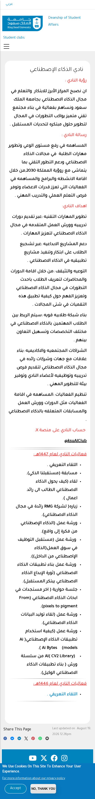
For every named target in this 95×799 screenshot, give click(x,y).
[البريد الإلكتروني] (47, 739)
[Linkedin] (19, 739)
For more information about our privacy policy (33, 778)
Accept (15, 788)
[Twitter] (26, 739)
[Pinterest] (33, 739)
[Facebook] (5, 739)
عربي (9, 4)
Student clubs (14, 38)
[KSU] (22, 21)
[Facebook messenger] (12, 739)
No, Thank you (43, 788)
